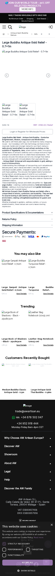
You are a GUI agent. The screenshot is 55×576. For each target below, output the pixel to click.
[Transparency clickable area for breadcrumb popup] (20, 34)
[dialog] (27, 549)
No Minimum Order (16, 19)
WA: (29, 417)
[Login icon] (50, 27)
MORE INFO (27, 9)
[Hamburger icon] (4, 27)
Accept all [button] (27, 562)
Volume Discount (27, 21)
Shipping (30, 19)
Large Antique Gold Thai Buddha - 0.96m (41, 391)
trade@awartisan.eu (27, 411)
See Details (21, 294)
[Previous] (41, 34)
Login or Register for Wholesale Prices (27, 131)
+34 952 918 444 (27, 423)
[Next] (49, 34)
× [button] (51, 525)
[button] (27, 570)
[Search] (10, 27)
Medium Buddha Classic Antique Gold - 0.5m (14, 391)
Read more (39, 537)
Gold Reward (41, 19)
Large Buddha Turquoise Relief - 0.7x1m (40, 290)
